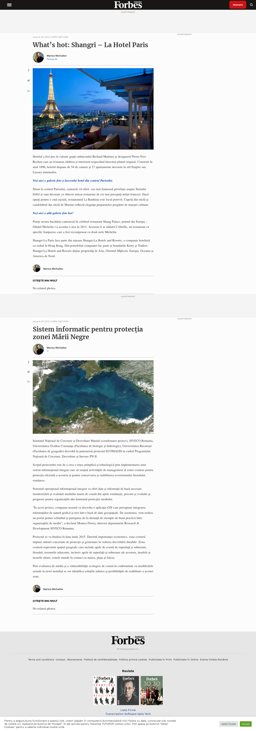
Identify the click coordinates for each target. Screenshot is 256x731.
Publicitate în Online (185, 659)
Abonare (238, 4)
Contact (60, 659)
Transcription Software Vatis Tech (128, 714)
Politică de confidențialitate (100, 659)
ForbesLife (52, 59)
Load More (128, 623)
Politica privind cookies (133, 659)
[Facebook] (28, 71)
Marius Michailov (57, 55)
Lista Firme (128, 710)
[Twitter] (28, 81)
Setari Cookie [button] (229, 724)
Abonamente (74, 659)
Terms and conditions (41, 659)
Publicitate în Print (160, 659)
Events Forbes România (214, 659)
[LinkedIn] (28, 91)
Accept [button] (246, 724)
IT (48, 351)
